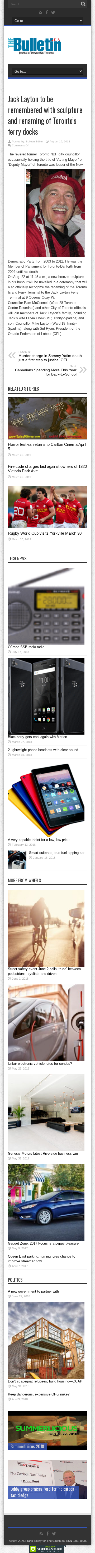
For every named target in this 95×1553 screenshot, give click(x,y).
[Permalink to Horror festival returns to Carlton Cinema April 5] (47, 438)
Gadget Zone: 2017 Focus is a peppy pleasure (43, 1243)
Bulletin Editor (34, 141)
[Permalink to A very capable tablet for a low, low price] (46, 836)
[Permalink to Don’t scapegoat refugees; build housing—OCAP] (46, 1378)
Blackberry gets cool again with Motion (37, 737)
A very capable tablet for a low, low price (38, 840)
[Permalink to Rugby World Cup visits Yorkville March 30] (47, 527)
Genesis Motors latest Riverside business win (43, 1153)
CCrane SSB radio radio (26, 647)
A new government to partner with (33, 1291)
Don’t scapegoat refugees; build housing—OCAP (45, 1381)
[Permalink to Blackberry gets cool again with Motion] (46, 733)
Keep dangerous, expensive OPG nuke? (38, 1394)
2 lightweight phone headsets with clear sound (43, 750)
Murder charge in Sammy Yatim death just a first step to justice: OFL (50, 356)
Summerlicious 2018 (27, 1446)
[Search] (83, 4)
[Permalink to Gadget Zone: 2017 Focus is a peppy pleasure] (46, 1240)
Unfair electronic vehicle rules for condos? (40, 1064)
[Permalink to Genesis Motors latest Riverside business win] (46, 1150)
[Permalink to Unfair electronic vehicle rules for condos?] (46, 1060)
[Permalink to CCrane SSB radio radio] (46, 643)
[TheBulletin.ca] (36, 51)
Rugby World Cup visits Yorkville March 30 (45, 533)
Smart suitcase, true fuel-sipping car (56, 853)
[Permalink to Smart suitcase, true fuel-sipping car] (17, 868)
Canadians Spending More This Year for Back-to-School (46, 370)
